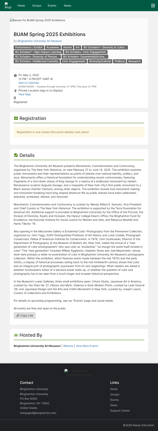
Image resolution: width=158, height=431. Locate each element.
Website (68, 345)
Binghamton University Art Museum (40, 41)
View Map (24, 94)
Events (52, 5)
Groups (36, 5)
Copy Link (26, 315)
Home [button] (21, 5)
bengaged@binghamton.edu (38, 412)
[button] (8, 5)
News (67, 5)
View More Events (87, 345)
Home (114, 389)
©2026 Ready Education (138, 425)
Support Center (120, 410)
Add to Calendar (28, 82)
